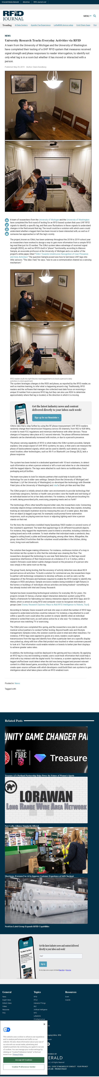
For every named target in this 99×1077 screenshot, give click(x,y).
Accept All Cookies (23, 1060)
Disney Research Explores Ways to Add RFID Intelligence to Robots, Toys (55, 604)
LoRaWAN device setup (63, 25)
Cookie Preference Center (24, 1067)
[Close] (44, 1024)
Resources (5, 1010)
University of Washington (78, 219)
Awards (67, 1000)
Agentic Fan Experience (41, 25)
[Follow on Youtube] (48, 1044)
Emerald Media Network (10, 2)
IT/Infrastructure (39, 1019)
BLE (35, 1006)
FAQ (3, 1013)
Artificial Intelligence (40, 1010)
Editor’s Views (7, 1003)
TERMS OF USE (48, 1069)
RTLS (35, 1000)
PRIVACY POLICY (61, 1069)
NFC (35, 1013)
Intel (55, 485)
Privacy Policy (18, 1054)
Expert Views (6, 1000)
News (8, 36)
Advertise (26, 2)
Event (67, 997)
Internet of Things (40, 1003)
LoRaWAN (37, 1016)
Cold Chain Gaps (83, 25)
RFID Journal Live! (40, 2)
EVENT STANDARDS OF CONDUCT (64, 1066)
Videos (4, 1006)
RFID (35, 997)
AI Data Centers (21, 25)
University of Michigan (49, 219)
